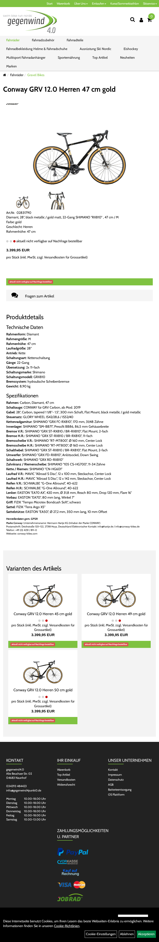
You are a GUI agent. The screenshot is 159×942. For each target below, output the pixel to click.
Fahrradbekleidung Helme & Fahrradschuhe (36, 49)
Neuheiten (127, 58)
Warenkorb (63, 3)
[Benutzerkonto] (141, 20)
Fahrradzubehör (43, 40)
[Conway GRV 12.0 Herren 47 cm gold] (79, 149)
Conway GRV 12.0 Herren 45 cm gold (43, 614)
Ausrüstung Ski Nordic (95, 49)
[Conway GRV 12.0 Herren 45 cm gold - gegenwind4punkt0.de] (43, 592)
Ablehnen (127, 934)
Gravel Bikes (36, 75)
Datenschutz (116, 779)
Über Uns (80, 3)
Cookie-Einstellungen (101, 934)
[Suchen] (132, 19)
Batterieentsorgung (119, 789)
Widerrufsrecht (66, 784)
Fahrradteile (75, 40)
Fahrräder (12, 40)
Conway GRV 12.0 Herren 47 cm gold (59, 89)
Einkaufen (98, 3)
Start (50, 3)
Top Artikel (100, 58)
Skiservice (149, 3)
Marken (11, 66)
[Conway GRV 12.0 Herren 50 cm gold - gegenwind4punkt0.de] (43, 668)
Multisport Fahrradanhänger (25, 58)
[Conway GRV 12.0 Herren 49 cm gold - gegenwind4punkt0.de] (116, 592)
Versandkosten (66, 779)
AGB (110, 784)
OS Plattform (116, 794)
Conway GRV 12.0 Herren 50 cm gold (42, 690)
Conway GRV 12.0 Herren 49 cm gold (116, 614)
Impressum (115, 774)
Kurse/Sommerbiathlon (124, 3)
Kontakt (113, 770)
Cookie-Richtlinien (67, 926)
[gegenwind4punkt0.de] (30, 21)
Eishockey (131, 49)
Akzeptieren (146, 934)
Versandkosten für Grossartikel (65, 257)
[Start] (4, 75)
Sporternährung (69, 58)
